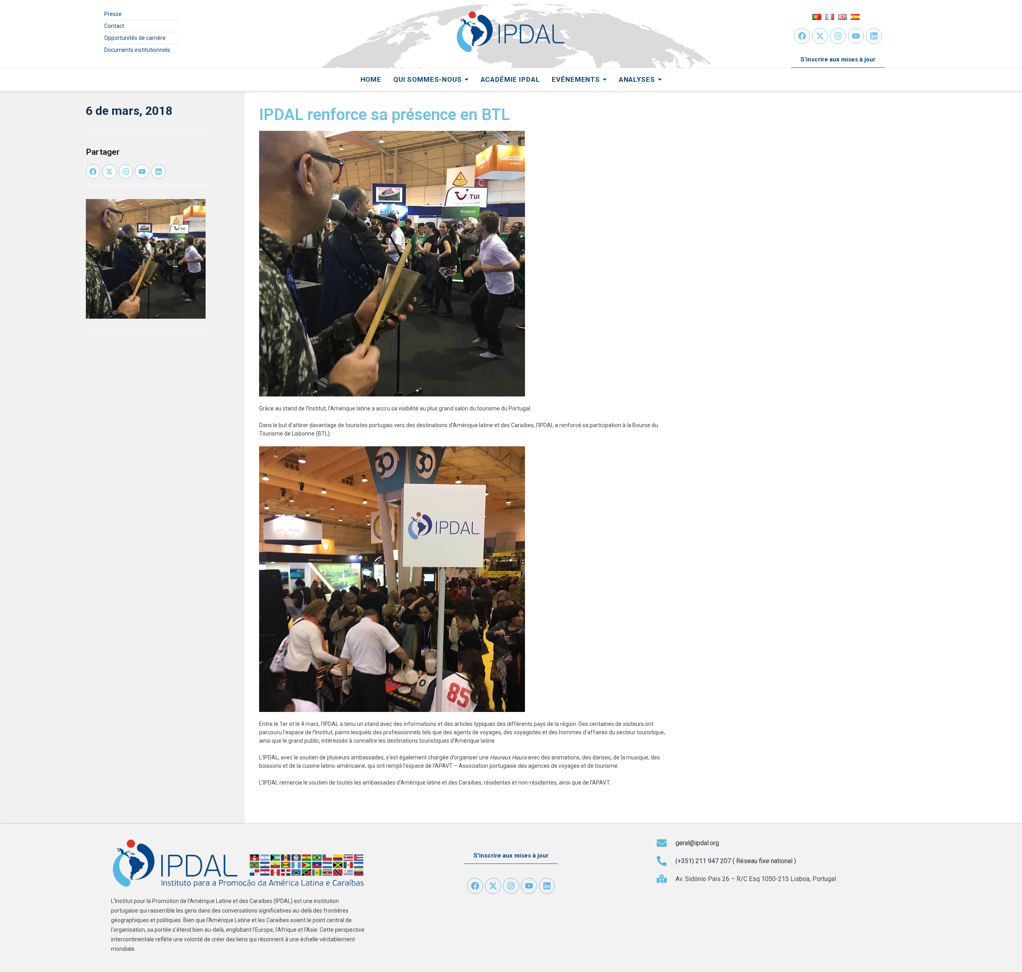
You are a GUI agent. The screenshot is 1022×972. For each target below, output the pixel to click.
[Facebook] (802, 36)
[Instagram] (838, 36)
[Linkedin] (874, 36)
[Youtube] (856, 36)
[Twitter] (820, 36)
